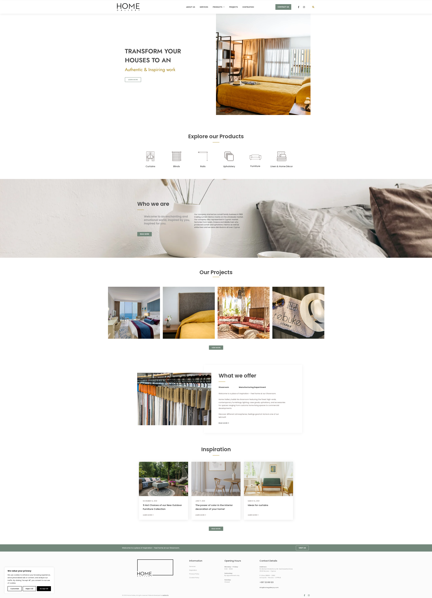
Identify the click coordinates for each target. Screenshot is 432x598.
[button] (313, 7)
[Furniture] (255, 157)
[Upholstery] (229, 156)
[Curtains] (150, 156)
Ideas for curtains (258, 505)
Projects (233, 7)
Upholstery (229, 166)
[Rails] (203, 156)
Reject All (29, 589)
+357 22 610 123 (266, 582)
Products (217, 7)
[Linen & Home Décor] (281, 156)
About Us (190, 7)
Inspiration (248, 7)
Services (204, 7)
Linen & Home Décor (281, 166)
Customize (14, 589)
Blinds (176, 166)
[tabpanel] (253, 405)
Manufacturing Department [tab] (252, 387)
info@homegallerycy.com (269, 587)
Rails (203, 166)
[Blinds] (176, 156)
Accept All (44, 589)
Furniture (255, 166)
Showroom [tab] (224, 387)
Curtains (150, 166)
